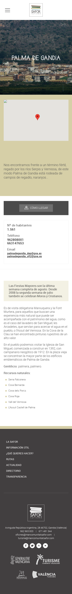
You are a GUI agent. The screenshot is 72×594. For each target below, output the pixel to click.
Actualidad (13, 465)
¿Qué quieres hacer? (19, 453)
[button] (37, 117)
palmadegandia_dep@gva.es (24, 253)
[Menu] (7, 10)
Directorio (13, 471)
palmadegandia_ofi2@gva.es (24, 256)
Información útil (17, 447)
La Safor (12, 442)
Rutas (10, 459)
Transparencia (16, 476)
